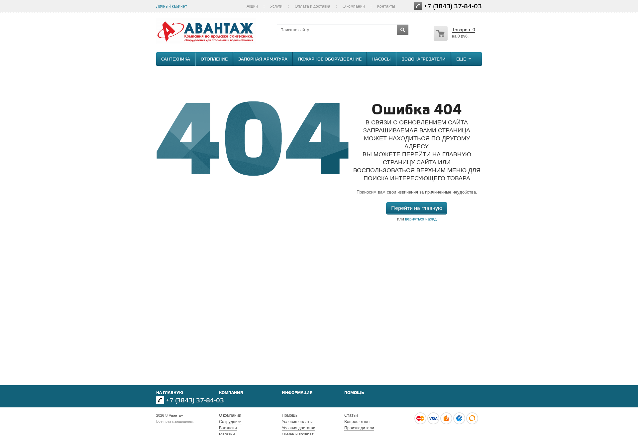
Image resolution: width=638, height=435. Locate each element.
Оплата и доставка (312, 6)
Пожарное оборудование (330, 59)
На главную (169, 392)
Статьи (351, 415)
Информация (297, 392)
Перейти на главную (416, 208)
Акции (252, 6)
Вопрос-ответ (357, 421)
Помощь (354, 392)
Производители (359, 428)
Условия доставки (298, 428)
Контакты (386, 6)
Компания (231, 392)
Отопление (214, 59)
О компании (354, 6)
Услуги (276, 6)
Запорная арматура (262, 59)
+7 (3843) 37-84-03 (453, 6)
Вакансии (228, 428)
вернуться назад (421, 219)
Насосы (381, 59)
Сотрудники (230, 421)
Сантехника (175, 59)
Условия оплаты (297, 421)
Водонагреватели (423, 59)
